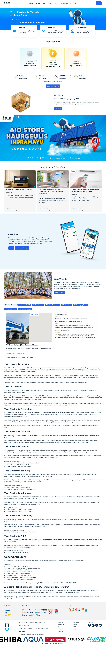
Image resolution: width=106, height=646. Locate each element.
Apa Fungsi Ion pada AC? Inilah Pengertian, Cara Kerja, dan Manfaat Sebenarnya (51, 191)
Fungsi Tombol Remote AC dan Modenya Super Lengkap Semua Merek (86, 190)
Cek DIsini (58, 108)
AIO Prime (73, 3)
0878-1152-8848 (20, 353)
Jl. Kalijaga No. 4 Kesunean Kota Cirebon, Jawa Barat (31, 634)
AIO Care (75, 629)
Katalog (50, 3)
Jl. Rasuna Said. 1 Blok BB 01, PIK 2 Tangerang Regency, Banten (34, 628)
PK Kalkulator (64, 3)
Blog (44, 3)
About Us (37, 3)
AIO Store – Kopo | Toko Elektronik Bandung (17, 573)
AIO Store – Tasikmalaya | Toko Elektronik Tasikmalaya (20, 577)
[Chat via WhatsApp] (102, 640)
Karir (56, 3)
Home (31, 3)
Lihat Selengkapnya (53, 86)
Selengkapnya (11, 209)
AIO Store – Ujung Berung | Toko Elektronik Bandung (19, 579)
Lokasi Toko (60, 631)
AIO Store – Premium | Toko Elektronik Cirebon (17, 575)
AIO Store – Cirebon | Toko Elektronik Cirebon (17, 570)
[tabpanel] (53, 336)
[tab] (10, 305)
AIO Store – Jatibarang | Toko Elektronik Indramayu (19, 571)
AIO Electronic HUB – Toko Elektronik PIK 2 (16, 566)
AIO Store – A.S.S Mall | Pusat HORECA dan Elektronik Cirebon (22, 568)
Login (98, 3)
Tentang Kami (61, 624)
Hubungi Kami (61, 629)
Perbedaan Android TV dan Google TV (19, 190)
